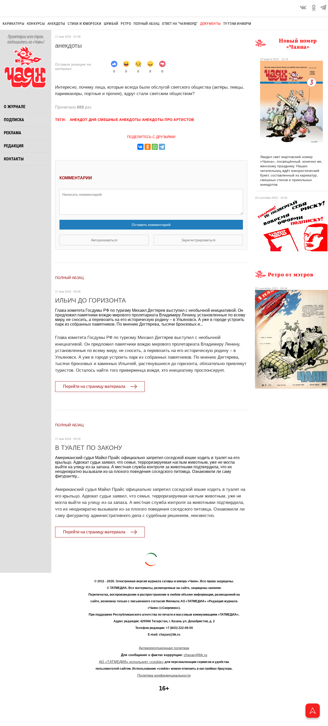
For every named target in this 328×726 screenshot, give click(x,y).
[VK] (303, 8)
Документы (210, 24)
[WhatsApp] (155, 147)
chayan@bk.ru (195, 655)
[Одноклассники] (148, 147)
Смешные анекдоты (119, 120)
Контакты (14, 159)
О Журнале (14, 106)
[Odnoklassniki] (314, 8)
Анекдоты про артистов (168, 120)
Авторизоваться (104, 240)
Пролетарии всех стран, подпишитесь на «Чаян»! (25, 39)
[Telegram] (323, 8)
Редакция (13, 145)
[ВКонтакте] (140, 147)
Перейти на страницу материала (94, 386)
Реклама (12, 132)
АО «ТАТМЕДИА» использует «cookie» (131, 662)
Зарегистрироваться (198, 240)
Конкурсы (36, 24)
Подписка (14, 119)
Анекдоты (56, 24)
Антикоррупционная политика (164, 648)
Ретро (126, 24)
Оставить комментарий (151, 225)
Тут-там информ (237, 24)
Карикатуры (13, 24)
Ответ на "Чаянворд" (179, 24)
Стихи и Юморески (84, 24)
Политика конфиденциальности (164, 675)
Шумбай (111, 24)
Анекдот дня (83, 120)
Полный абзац (146, 24)
